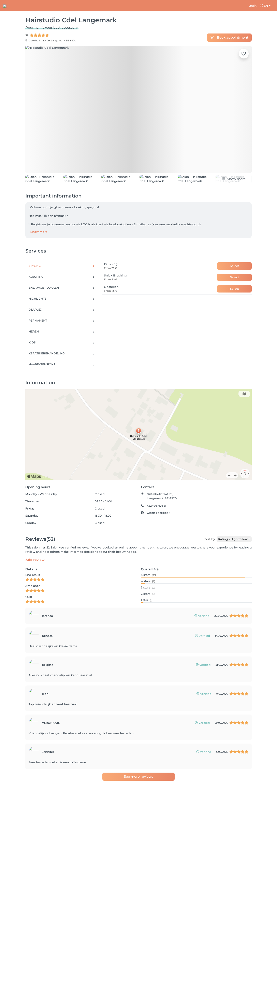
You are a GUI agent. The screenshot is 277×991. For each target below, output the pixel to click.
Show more (38, 232)
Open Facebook (158, 513)
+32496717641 (156, 505)
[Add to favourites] (244, 53)
